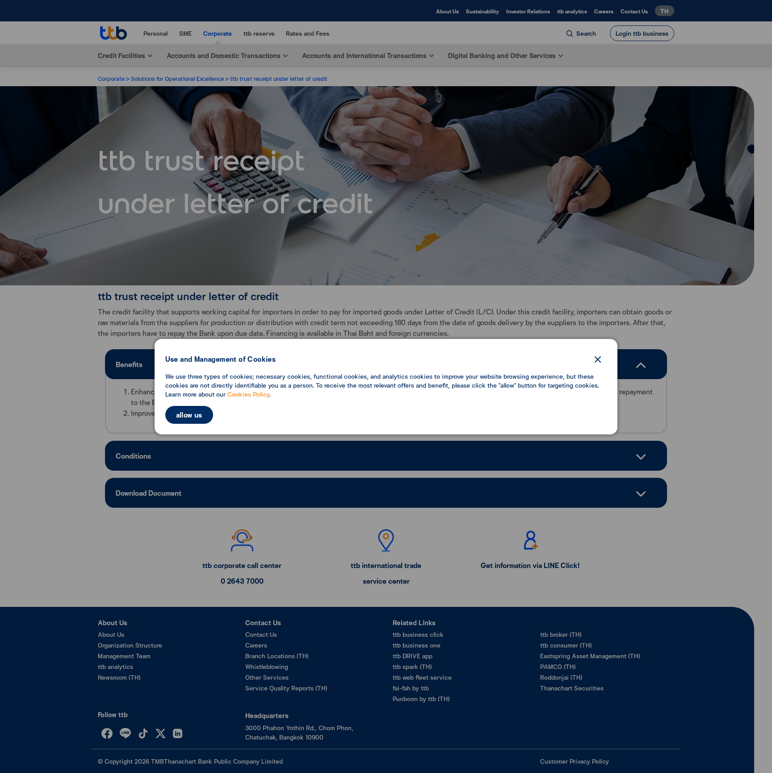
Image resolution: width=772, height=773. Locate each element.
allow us (189, 414)
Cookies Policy (248, 394)
